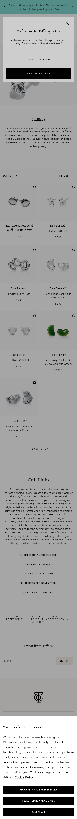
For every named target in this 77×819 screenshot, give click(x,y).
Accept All (39, 812)
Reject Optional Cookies (38, 801)
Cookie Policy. (25, 777)
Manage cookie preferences (38, 789)
